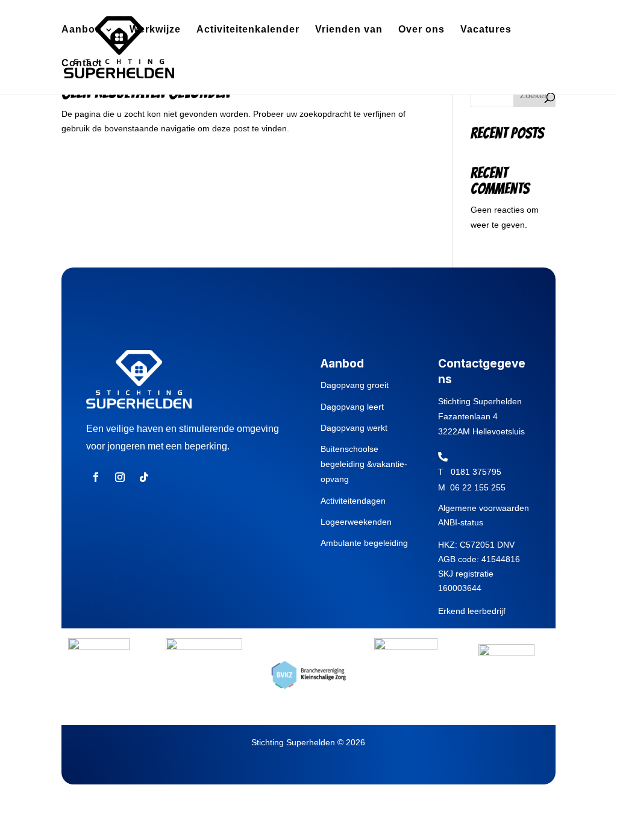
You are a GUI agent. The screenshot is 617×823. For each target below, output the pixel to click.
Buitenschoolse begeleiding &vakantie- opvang (364, 464)
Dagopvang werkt (354, 428)
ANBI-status (460, 522)
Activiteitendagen (353, 500)
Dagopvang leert (352, 406)
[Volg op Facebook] (95, 477)
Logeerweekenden (356, 522)
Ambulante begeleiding (364, 543)
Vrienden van (349, 29)
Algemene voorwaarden (483, 508)
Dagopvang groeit (355, 385)
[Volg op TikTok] (144, 477)
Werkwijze (155, 29)
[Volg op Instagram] (120, 477)
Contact (81, 63)
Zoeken (534, 95)
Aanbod (81, 29)
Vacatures (486, 29)
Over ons (421, 29)
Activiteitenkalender (247, 29)
